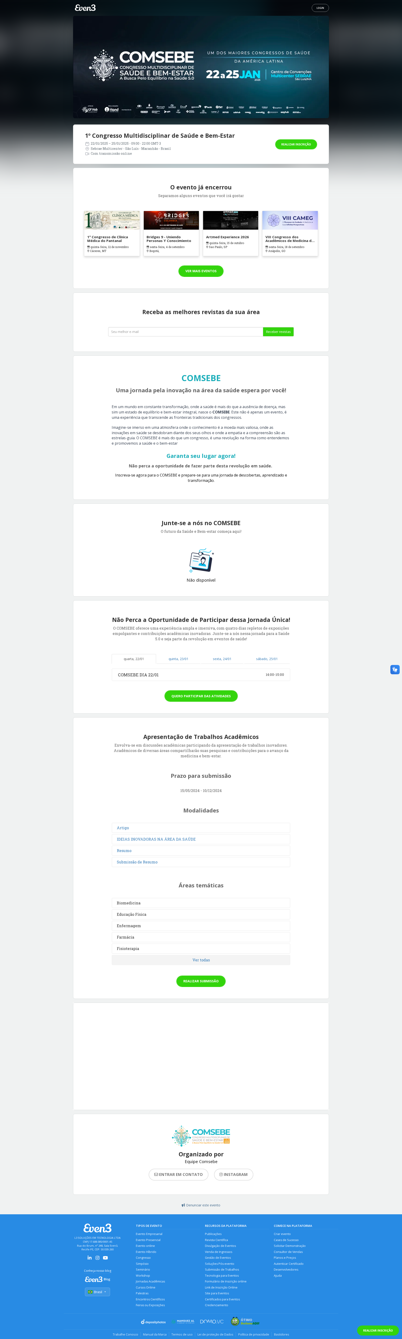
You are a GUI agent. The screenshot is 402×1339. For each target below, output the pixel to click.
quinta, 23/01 (178, 659)
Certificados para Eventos (222, 1299)
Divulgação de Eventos (220, 1246)
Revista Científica (216, 1240)
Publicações (213, 1234)
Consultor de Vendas (288, 1252)
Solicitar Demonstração (290, 1246)
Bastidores (281, 1334)
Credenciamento (216, 1305)
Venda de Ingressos (218, 1252)
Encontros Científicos (150, 1299)
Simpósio (142, 1264)
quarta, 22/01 (134, 659)
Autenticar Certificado (289, 1264)
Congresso (143, 1258)
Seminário (143, 1270)
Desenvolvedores (286, 1270)
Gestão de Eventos (218, 1258)
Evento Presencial (148, 1240)
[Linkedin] (89, 1259)
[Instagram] (97, 1259)
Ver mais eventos (201, 271)
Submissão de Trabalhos (222, 1270)
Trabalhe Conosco (125, 1334)
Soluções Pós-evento (219, 1264)
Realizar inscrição (296, 144)
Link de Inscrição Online (221, 1287)
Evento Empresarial (149, 1234)
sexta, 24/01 (222, 659)
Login (320, 8)
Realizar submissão (201, 981)
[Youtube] (105, 1259)
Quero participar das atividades (201, 696)
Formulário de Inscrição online (226, 1281)
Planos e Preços (285, 1258)
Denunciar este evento (203, 1205)
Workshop (143, 1276)
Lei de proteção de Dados (215, 1334)
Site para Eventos (217, 1293)
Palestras (142, 1293)
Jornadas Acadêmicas (150, 1281)
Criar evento (282, 1234)
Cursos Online (145, 1287)
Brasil (98, 1292)
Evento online (145, 1246)
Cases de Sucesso (286, 1240)
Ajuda (278, 1276)
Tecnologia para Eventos (222, 1276)
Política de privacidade (253, 1334)
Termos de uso (182, 1334)
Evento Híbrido (146, 1252)
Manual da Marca (155, 1334)
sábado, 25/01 (267, 659)
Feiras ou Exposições (150, 1305)
